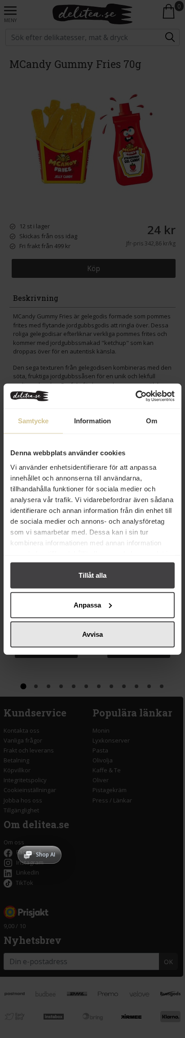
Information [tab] (92, 421)
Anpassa (87, 604)
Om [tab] (151, 421)
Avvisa (92, 634)
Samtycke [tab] (33, 421)
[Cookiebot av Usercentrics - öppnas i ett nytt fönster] (135, 396)
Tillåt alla (92, 575)
